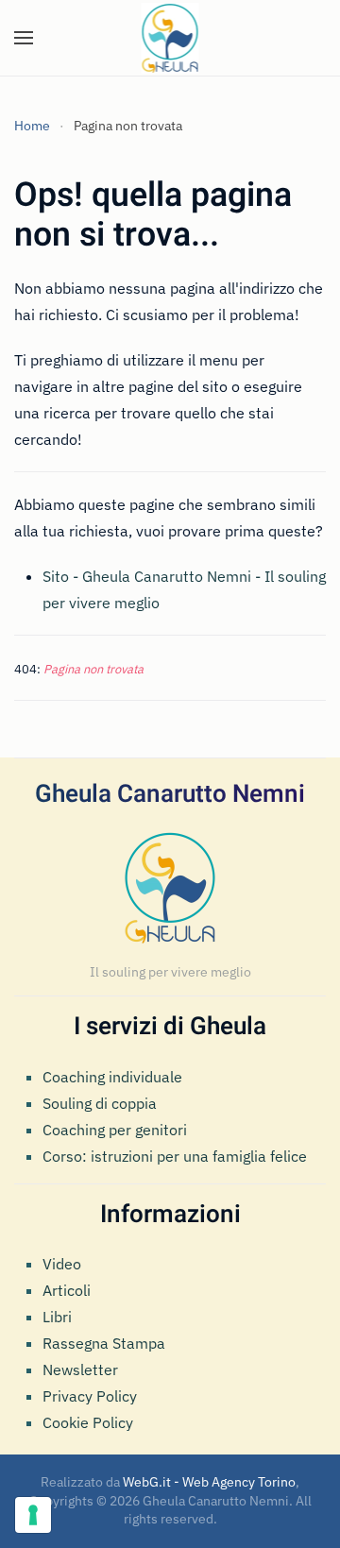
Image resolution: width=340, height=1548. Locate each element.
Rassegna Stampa (103, 1343)
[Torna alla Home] (170, 38)
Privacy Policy (89, 1395)
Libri (57, 1316)
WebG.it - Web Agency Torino (209, 1481)
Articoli (66, 1290)
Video (61, 1263)
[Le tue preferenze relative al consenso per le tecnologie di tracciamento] (33, 1515)
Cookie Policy (87, 1422)
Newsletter (80, 1369)
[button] (23, 38)
